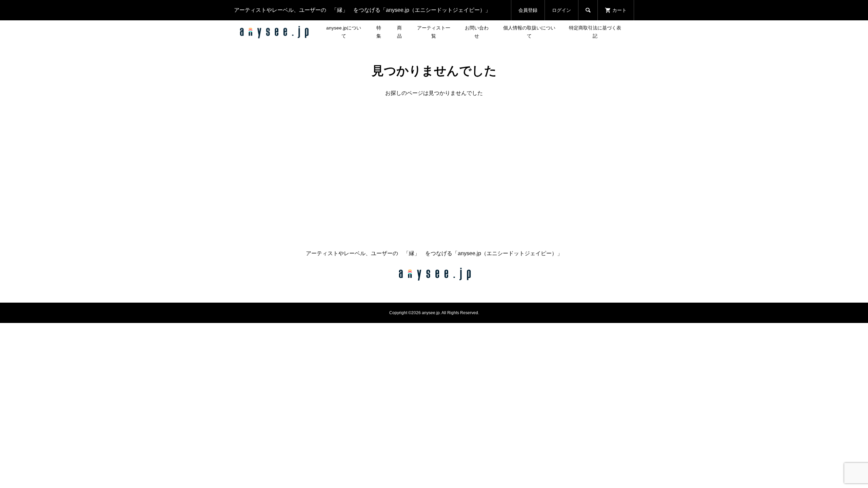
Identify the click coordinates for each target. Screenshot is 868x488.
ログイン (561, 10)
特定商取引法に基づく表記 (595, 32)
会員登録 (527, 10)
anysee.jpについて (343, 32)
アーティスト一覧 (433, 32)
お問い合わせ (477, 32)
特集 (378, 32)
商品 (399, 32)
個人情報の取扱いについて (529, 32)
